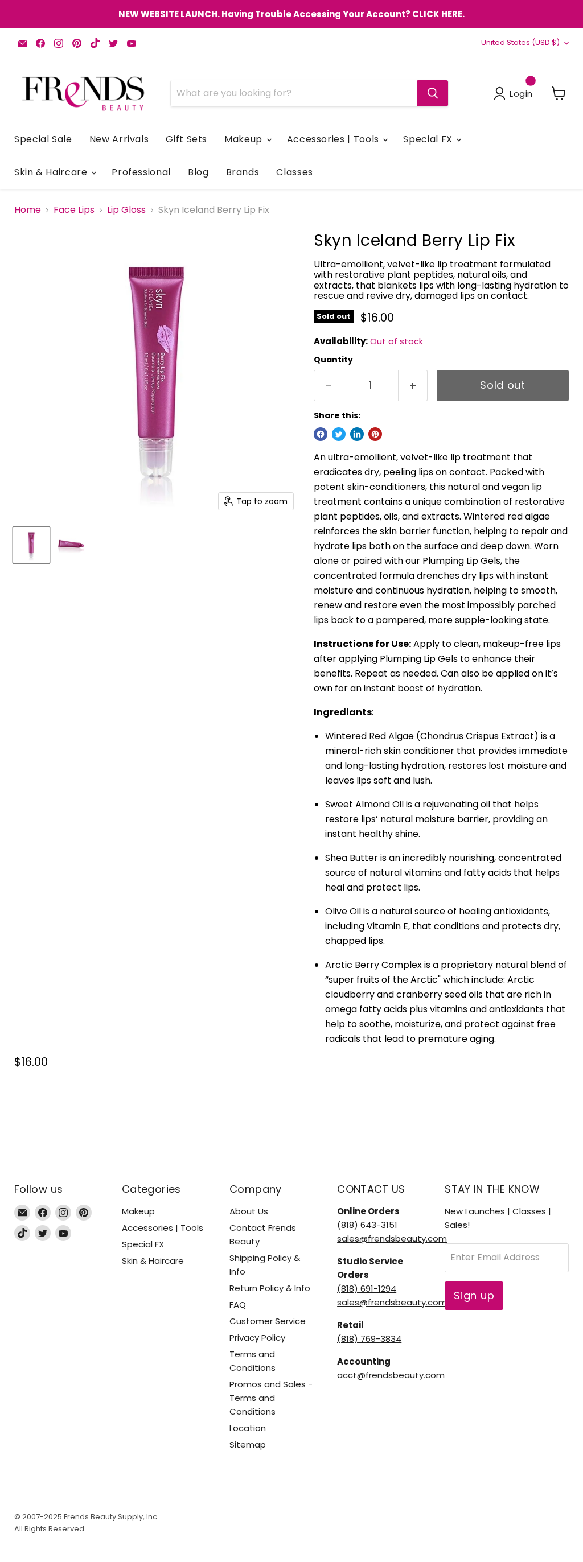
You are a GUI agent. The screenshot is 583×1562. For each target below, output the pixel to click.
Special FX (429, 139)
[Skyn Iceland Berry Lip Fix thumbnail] (31, 545)
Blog (198, 172)
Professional (141, 172)
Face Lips (74, 210)
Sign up (474, 1295)
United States (520, 42)
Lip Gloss (126, 210)
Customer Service (267, 1321)
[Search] (432, 93)
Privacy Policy (257, 1337)
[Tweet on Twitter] (339, 434)
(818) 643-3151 (367, 1225)
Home (27, 210)
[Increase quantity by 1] (413, 385)
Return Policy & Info (269, 1288)
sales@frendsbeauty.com (392, 1238)
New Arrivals (119, 139)
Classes (294, 172)
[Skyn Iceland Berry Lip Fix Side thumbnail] (71, 545)
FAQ (237, 1304)
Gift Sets (186, 139)
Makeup (244, 139)
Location (247, 1428)
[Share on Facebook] (320, 434)
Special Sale (43, 139)
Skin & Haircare (52, 172)
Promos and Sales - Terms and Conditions (271, 1397)
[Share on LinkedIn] (357, 434)
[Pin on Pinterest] (375, 434)
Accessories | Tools (334, 139)
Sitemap (247, 1444)
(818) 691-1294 (366, 1289)
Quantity (333, 359)
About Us (248, 1211)
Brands (243, 172)
